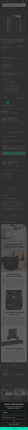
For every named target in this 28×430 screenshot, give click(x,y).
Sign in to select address (14, 424)
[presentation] (14, 412)
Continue (14, 428)
